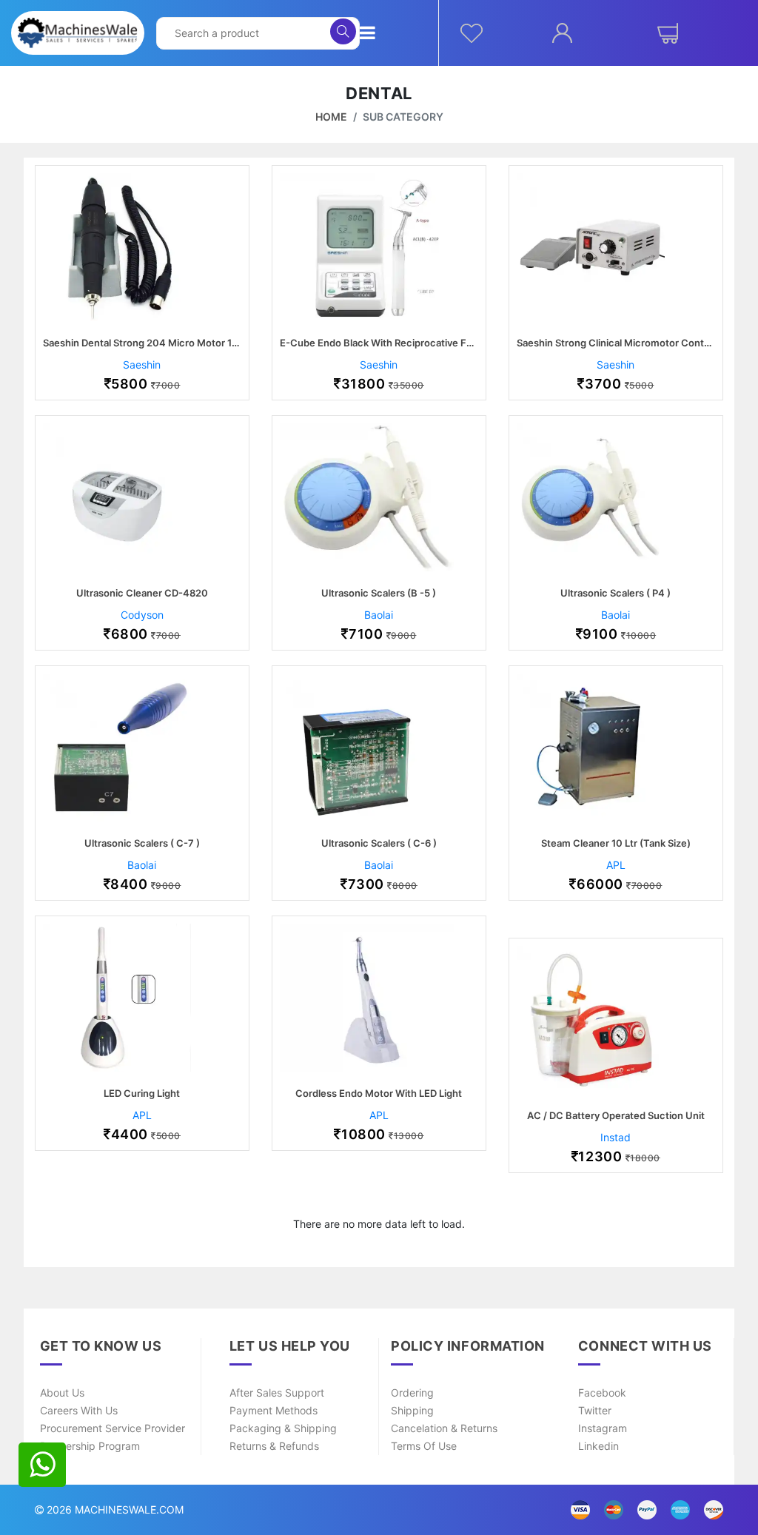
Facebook (602, 1392)
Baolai (378, 614)
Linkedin (598, 1446)
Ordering (412, 1392)
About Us (62, 1392)
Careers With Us (79, 1410)
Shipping (412, 1410)
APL (615, 865)
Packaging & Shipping (283, 1428)
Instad (615, 1137)
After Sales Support (276, 1392)
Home (331, 116)
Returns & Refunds (274, 1446)
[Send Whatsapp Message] (42, 1464)
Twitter (594, 1410)
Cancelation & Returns (444, 1428)
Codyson (142, 614)
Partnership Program (90, 1446)
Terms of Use (424, 1446)
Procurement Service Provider (112, 1428)
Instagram (602, 1428)
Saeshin (142, 364)
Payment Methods (273, 1410)
